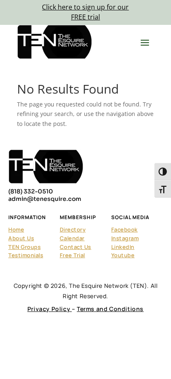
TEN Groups (24, 247)
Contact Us (75, 247)
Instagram (125, 238)
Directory (73, 229)
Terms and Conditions (110, 309)
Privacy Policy (49, 309)
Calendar (72, 238)
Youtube (123, 255)
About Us (21, 238)
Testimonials (25, 255)
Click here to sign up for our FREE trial (85, 12)
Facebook (124, 229)
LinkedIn (122, 247)
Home (16, 229)
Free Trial (72, 255)
